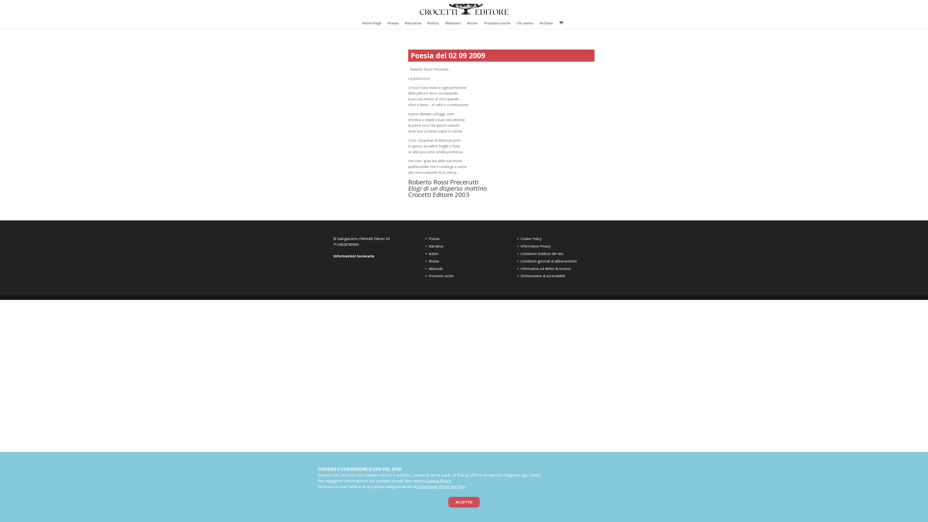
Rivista (433, 23)
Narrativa (413, 23)
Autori (472, 23)
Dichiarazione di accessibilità (543, 276)
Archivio (546, 23)
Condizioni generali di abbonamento (549, 261)
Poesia (393, 23)
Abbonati (453, 23)
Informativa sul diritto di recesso (546, 268)
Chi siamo (525, 23)
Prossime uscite (497, 23)
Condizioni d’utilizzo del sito (542, 253)
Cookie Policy (531, 238)
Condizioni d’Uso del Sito (441, 486)
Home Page (371, 23)
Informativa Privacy (536, 246)
